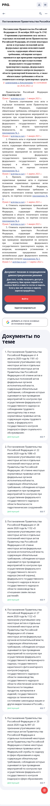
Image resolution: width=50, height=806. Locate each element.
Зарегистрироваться (25, 307)
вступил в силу (18, 98)
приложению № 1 (10, 133)
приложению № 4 (10, 221)
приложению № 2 (10, 171)
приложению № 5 (31, 259)
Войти (25, 298)
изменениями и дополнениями (19, 82)
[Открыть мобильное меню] (45, 4)
